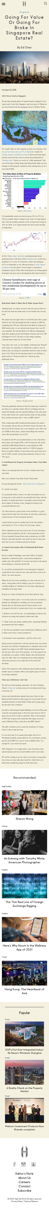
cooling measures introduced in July (14, 154)
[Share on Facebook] (11, 1145)
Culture (4, 826)
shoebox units (7, 160)
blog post (12, 688)
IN (23, 1164)
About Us (24, 1177)
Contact (25, 1186)
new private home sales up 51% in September (18, 152)
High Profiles (6, 786)
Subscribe (24, 1190)
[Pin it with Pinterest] (27, 1145)
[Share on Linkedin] (32, 1145)
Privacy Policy (16, 1201)
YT (33, 1164)
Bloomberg (27, 211)
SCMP (27, 298)
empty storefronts (18, 256)
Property (24, 12)
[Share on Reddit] (21, 1145)
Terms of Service (31, 1201)
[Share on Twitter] (16, 1145)
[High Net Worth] (24, 3)
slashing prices (32, 259)
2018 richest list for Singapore (33, 484)
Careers (24, 1182)
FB (14, 1164)
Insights (5, 870)
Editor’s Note (24, 1173)
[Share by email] (37, 1145)
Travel (4, 957)
